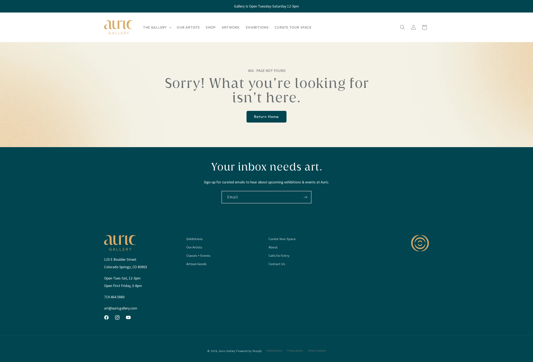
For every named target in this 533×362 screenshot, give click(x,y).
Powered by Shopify (249, 351)
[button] (157, 27)
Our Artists (194, 247)
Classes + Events (198, 255)
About (273, 247)
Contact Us (277, 264)
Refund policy (274, 350)
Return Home (266, 116)
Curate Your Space (282, 239)
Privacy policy (295, 350)
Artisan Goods (196, 264)
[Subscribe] (305, 197)
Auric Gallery (227, 351)
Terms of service (317, 350)
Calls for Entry (279, 255)
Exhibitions (194, 239)
